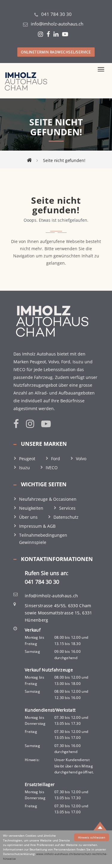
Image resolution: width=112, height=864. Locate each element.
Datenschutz (66, 517)
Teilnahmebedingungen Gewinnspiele (43, 538)
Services (67, 508)
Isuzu (24, 467)
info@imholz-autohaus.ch (57, 24)
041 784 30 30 (56, 14)
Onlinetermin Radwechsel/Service (56, 52)
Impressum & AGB (37, 526)
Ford (55, 458)
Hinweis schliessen (91, 837)
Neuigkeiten (31, 508)
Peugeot (27, 458)
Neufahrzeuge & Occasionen (47, 499)
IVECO (52, 467)
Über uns (28, 517)
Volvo (81, 458)
